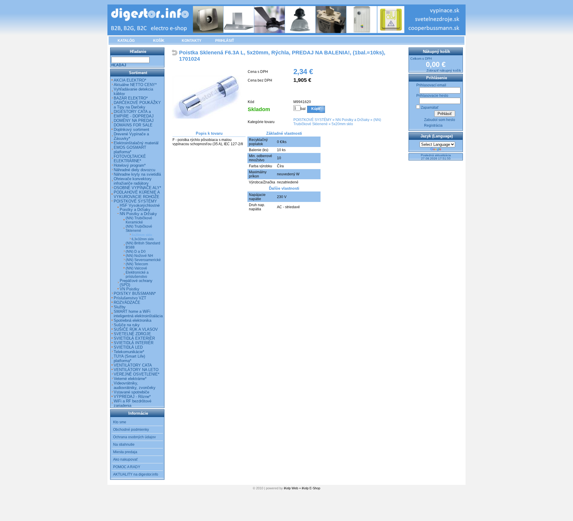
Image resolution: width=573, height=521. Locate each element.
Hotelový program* (130, 165)
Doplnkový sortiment (131, 129)
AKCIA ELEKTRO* (130, 80)
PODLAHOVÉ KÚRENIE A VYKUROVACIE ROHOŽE (137, 194)
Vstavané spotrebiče (131, 392)
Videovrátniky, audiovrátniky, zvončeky (134, 385)
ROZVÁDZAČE (127, 302)
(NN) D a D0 (136, 251)
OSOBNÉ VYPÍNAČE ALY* (137, 188)
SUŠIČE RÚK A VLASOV (136, 329)
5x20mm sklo (342, 124)
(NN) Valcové (136, 268)
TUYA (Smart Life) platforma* (129, 358)
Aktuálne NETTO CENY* (135, 84)
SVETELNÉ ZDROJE (132, 334)
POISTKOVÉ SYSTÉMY (312, 120)
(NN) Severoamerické (143, 260)
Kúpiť (316, 109)
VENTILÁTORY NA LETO (136, 369)
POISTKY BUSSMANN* (135, 293)
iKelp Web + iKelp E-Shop (302, 488)
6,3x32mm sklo (143, 239)
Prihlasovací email (431, 85)
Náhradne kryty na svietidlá (137, 174)
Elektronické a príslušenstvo (137, 274)
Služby (120, 307)
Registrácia (433, 125)
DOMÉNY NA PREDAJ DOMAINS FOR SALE (134, 122)
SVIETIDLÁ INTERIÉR (133, 343)
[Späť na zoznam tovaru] (175, 53)
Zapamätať (430, 107)
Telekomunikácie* (129, 352)
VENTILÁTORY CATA (133, 365)
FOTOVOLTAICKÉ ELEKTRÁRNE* (130, 158)
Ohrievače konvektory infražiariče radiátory (133, 181)
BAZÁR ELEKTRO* (131, 98)
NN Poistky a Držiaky (352, 120)
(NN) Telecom (137, 264)
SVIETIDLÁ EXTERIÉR (134, 338)
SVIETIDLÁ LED (128, 347)
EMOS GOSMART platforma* (130, 149)
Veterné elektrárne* (130, 378)
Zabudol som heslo (439, 120)
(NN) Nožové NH (139, 256)
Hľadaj (118, 65)
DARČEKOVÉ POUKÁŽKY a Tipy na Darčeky (137, 104)
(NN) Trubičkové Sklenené (139, 228)
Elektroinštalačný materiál (136, 143)
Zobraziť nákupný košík (443, 70)
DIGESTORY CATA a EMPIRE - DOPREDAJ (134, 113)
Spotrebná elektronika (132, 320)
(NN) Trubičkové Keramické (139, 220)
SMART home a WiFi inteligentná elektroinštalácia (138, 313)
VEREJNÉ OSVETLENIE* (136, 374)
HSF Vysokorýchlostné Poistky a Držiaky (140, 207)
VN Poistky (129, 289)
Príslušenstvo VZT (130, 298)
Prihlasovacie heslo (432, 96)
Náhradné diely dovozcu (134, 170)
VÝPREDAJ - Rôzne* (132, 396)
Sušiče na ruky (127, 325)
